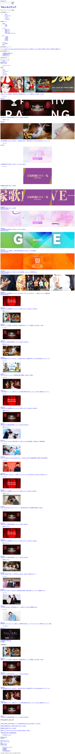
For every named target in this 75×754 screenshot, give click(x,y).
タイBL (6, 36)
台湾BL (6, 37)
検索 (13, 2)
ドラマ (4, 28)
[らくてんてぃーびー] (5, 59)
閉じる (2, 67)
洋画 (6, 26)
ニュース (7, 18)
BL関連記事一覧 (6, 54)
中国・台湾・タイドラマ (10, 33)
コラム (6, 16)
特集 (6, 14)
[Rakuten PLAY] (3, 62)
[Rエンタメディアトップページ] (4, 740)
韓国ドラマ (7, 31)
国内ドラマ (7, 29)
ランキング (7, 19)
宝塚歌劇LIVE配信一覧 (7, 53)
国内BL (6, 40)
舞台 (4, 44)
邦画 (6, 24)
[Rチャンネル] (3, 63)
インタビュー (8, 15)
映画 (4, 23)
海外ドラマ (7, 30)
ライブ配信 (5, 43)
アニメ (4, 42)
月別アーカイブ (6, 55)
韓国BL (6, 38)
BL (3, 35)
